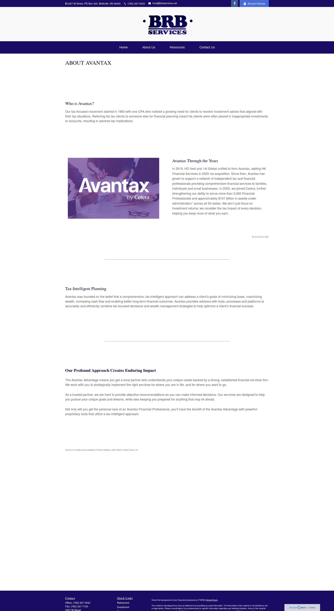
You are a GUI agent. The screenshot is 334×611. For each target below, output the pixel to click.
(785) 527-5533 (136, 3)
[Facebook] (234, 3)
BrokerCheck (212, 599)
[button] (123, 47)
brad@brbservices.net (165, 3)
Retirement (123, 602)
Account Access (256, 3)
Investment (123, 607)
